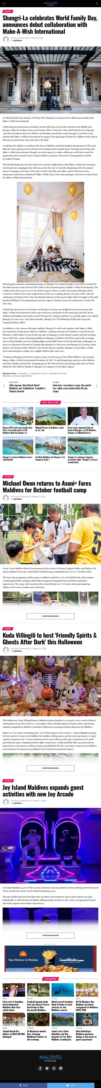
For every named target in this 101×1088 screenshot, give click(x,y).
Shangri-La (24, 374)
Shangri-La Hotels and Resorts (18, 376)
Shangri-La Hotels (58, 374)
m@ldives (17, 40)
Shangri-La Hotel (39, 374)
